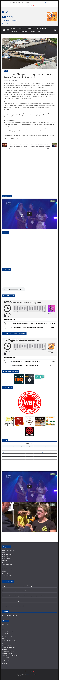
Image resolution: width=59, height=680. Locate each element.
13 (27, 455)
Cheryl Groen (14, 80)
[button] (16, 28)
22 (42, 458)
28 (35, 461)
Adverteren (23, 32)
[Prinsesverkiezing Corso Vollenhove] (29, 214)
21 (35, 458)
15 (42, 455)
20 (27, 458)
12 (19, 455)
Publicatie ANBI (6, 625)
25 (11, 461)
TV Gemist (43, 28)
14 (35, 455)
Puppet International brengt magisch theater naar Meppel (18, 146)
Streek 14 (4, 663)
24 (3, 461)
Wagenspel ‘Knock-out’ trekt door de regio (13, 606)
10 (3, 455)
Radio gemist (30, 28)
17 (3, 458)
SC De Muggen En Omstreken (9, 615)
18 (11, 458)
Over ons (40, 32)
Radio (20, 28)
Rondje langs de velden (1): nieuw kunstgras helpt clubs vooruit (19, 591)
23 (50, 458)
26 (19, 461)
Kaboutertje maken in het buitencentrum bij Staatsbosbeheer (40, 146)
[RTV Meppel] (4, 30)
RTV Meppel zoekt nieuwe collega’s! (38, 2)
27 (27, 461)
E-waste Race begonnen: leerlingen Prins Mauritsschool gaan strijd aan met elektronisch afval (26, 596)
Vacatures (32, 32)
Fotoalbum (14, 32)
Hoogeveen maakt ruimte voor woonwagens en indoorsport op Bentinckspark (22, 586)
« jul (3, 468)
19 (19, 458)
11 (11, 455)
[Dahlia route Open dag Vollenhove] (29, 517)
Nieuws (13, 28)
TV (37, 28)
